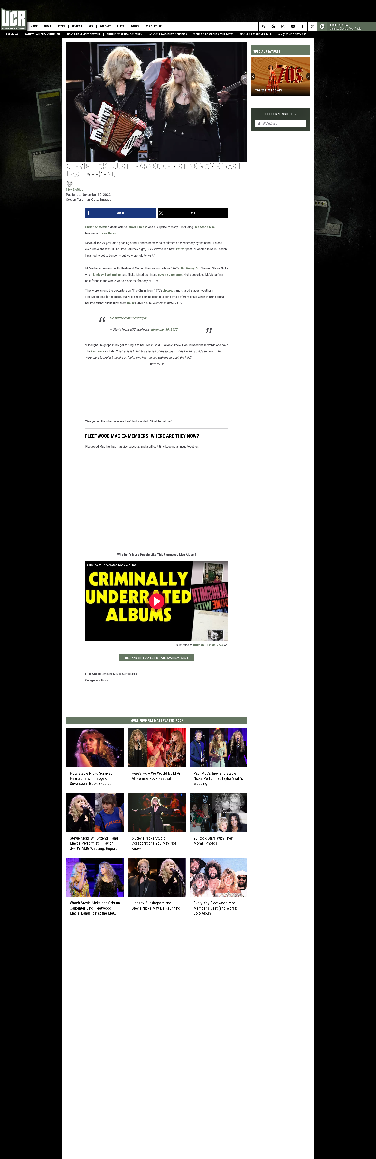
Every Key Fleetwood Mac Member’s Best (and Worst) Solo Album (215, 908)
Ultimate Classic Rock (208, 645)
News (47, 26)
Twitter (180, 249)
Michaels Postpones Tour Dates (213, 34)
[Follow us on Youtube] (293, 26)
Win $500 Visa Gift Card (292, 34)
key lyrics (97, 351)
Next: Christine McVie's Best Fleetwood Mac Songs (156, 657)
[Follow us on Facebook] (302, 26)
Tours (135, 26)
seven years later (170, 275)
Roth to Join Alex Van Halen (42, 34)
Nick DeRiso (74, 189)
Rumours (169, 290)
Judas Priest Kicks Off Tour (83, 34)
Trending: (12, 34)
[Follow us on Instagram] (283, 26)
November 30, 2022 (164, 329)
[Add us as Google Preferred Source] (273, 26)
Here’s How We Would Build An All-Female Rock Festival (156, 776)
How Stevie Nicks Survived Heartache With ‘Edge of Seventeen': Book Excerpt (91, 778)
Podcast (105, 26)
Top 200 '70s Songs (268, 90)
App (91, 26)
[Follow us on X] (312, 26)
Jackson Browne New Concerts (167, 34)
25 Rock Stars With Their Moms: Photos (213, 841)
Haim (130, 303)
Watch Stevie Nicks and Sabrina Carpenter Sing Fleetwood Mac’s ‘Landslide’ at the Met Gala (95, 908)
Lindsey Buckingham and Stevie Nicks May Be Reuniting (156, 905)
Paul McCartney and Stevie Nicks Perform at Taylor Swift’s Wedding (218, 778)
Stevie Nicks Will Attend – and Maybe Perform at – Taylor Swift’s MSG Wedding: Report (94, 843)
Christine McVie (96, 227)
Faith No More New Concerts (124, 34)
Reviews (77, 26)
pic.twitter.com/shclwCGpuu (128, 318)
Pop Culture (153, 26)
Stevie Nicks (107, 233)
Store (61, 26)
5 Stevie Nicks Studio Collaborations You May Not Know (154, 843)
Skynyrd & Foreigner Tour (256, 34)
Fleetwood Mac (204, 227)
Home (34, 26)
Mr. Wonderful (189, 268)
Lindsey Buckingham (107, 275)
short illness (137, 227)
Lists (120, 26)
